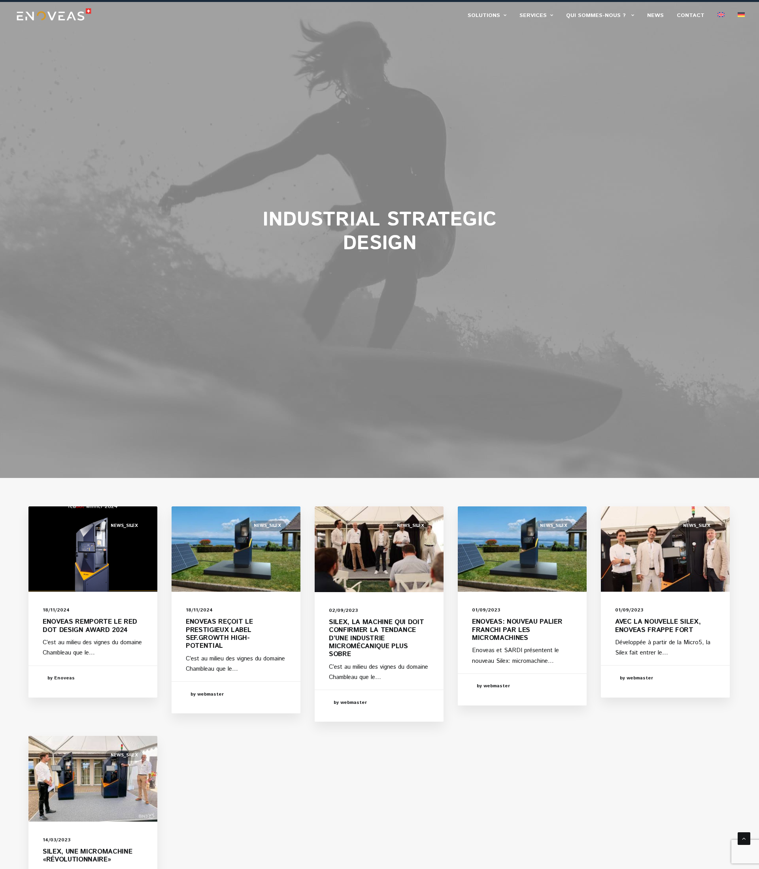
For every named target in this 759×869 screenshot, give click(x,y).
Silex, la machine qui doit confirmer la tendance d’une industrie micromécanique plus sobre (376, 638)
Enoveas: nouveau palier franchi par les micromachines (517, 630)
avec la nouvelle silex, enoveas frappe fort (657, 625)
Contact (690, 15)
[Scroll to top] (744, 838)
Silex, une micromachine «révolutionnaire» (87, 855)
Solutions (484, 15)
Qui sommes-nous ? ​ (597, 15)
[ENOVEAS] (54, 14)
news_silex (124, 526)
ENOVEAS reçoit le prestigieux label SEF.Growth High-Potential (219, 634)
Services (533, 15)
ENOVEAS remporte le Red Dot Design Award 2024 (90, 625)
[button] (92, 549)
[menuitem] (490, 15)
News (655, 15)
